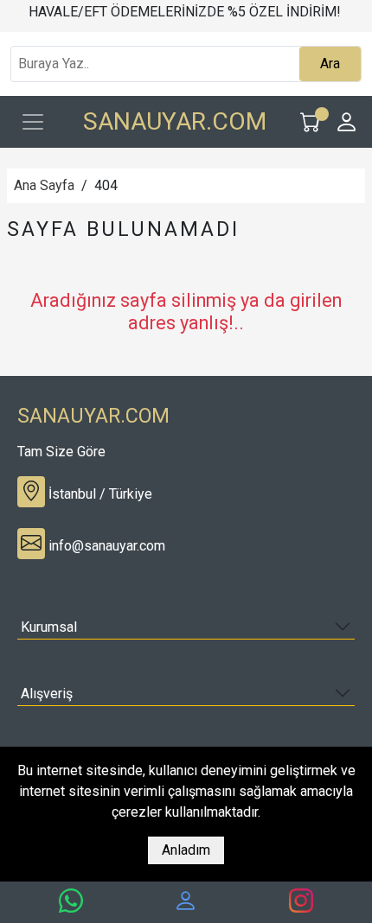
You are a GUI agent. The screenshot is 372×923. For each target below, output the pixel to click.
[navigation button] (32, 121)
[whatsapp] (71, 901)
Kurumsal (49, 627)
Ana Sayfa (44, 185)
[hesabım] (186, 901)
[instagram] (301, 901)
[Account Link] (347, 122)
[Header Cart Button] (310, 121)
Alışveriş (47, 693)
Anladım (186, 850)
